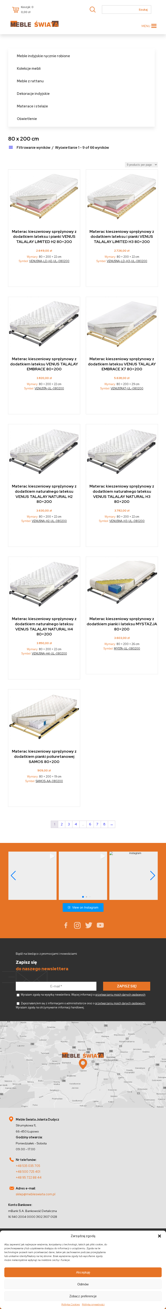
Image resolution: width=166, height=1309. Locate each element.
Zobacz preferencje (83, 1296)
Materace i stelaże (32, 106)
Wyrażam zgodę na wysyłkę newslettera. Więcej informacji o (82, 994)
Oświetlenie (27, 119)
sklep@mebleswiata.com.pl (35, 1194)
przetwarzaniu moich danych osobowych (120, 994)
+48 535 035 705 (28, 1166)
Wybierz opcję (44, 276)
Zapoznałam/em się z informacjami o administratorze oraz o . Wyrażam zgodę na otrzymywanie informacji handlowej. (81, 1005)
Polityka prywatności (93, 1304)
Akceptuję (83, 1272)
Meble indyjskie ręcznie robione (43, 56)
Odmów (83, 1284)
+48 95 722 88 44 (29, 1177)
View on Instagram (85, 907)
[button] (159, 1236)
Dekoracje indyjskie (33, 93)
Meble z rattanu (30, 81)
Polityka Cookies (70, 1304)
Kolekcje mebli (29, 68)
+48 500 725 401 (28, 1172)
